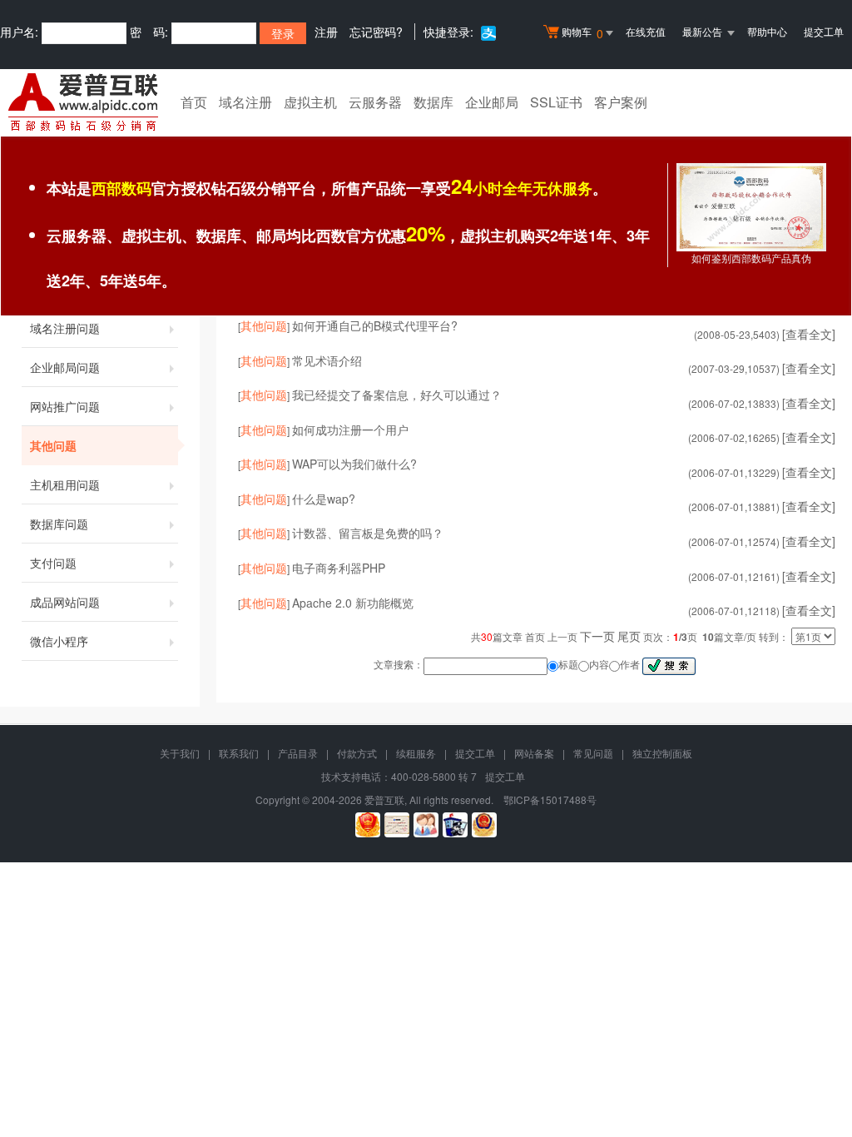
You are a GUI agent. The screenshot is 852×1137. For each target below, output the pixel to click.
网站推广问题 (65, 406)
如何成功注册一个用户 (350, 429)
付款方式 (357, 753)
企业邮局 (491, 102)
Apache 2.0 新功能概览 (353, 602)
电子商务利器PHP (338, 567)
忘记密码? (376, 31)
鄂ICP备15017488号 (550, 799)
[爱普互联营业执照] (367, 824)
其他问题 (53, 445)
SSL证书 (556, 102)
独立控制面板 (662, 753)
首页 (194, 102)
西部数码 (121, 188)
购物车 (582, 33)
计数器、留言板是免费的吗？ (367, 532)
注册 (326, 31)
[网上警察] (455, 824)
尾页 (629, 636)
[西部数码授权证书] (751, 206)
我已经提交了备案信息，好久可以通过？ (397, 394)
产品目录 (298, 753)
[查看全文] (808, 333)
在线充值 (646, 31)
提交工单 (824, 31)
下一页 (597, 636)
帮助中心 (767, 31)
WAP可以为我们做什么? (354, 463)
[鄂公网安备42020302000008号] (484, 824)
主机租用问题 (65, 484)
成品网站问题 (65, 601)
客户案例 (620, 102)
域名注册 (245, 102)
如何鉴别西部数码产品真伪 (751, 259)
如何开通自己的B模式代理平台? (375, 325)
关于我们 (180, 753)
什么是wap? (323, 498)
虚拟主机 (310, 102)
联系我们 (239, 753)
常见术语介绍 (327, 360)
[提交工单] (426, 824)
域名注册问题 (65, 328)
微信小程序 (59, 641)
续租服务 (416, 753)
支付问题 (53, 562)
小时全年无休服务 (521, 188)
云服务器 (375, 102)
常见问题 (593, 753)
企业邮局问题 (65, 367)
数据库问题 (59, 523)
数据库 (433, 102)
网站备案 (534, 753)
